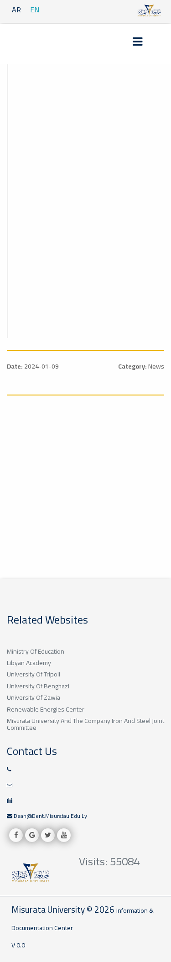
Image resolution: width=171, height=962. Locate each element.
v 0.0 (18, 945)
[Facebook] (16, 835)
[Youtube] (64, 835)
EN (34, 9)
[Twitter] (48, 835)
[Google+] (32, 835)
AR (16, 9)
